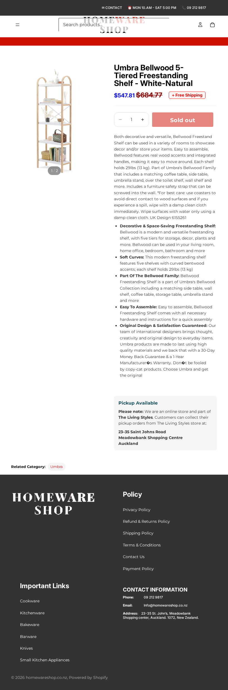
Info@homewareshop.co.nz (166, 605)
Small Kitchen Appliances (45, 659)
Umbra (56, 466)
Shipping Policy (138, 533)
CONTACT (113, 8)
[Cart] (212, 25)
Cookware (29, 600)
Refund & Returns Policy (146, 521)
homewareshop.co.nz (46, 677)
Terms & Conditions (142, 544)
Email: (128, 605)
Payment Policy (138, 568)
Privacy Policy (136, 509)
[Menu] (17, 24)
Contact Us (134, 556)
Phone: (128, 597)
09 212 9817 (196, 8)
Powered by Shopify (88, 677)
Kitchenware (32, 612)
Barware (28, 636)
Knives (26, 648)
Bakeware (29, 624)
